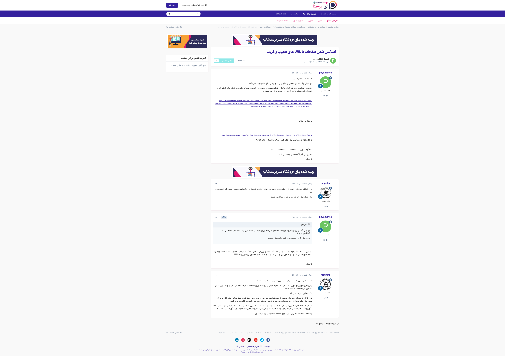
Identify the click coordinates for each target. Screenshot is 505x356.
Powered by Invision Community (252, 352)
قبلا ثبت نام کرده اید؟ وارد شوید (194, 5)
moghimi (325, 183)
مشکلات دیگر (309, 61)
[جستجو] (169, 14)
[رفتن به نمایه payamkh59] (333, 61)
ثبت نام (172, 5)
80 (324, 95)
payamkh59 (318, 59)
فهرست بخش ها (309, 13)
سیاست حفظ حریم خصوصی (258, 346)
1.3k (325, 206)
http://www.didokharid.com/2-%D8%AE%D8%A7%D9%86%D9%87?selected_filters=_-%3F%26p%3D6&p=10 (267, 135)
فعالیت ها (295, 13)
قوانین (319, 20)
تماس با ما (239, 346)
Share (241, 60)
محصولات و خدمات (328, 13)
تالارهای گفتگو (332, 20)
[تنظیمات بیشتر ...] (215, 73)
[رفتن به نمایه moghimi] (325, 193)
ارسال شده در (302, 72)
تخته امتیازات (282, 20)
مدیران (310, 20)
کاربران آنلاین (298, 20)
